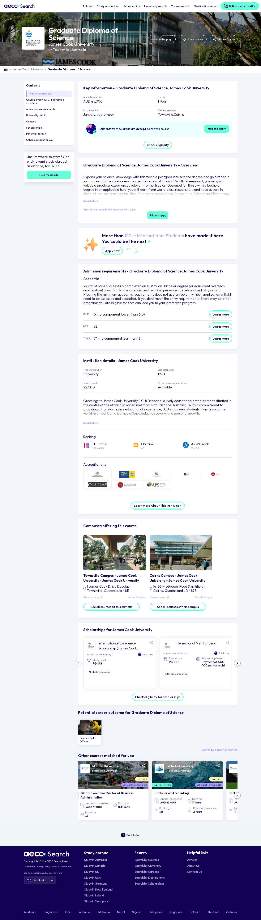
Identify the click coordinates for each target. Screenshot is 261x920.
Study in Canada (94, 866)
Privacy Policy (43, 866)
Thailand (213, 912)
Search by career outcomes (219, 750)
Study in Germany (95, 883)
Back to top (133, 835)
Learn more (220, 314)
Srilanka (195, 912)
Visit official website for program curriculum (109, 209)
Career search (180, 6)
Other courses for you (39, 140)
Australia (78, 49)
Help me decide (48, 175)
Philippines (155, 912)
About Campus (137, 597)
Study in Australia (95, 860)
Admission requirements (40, 109)
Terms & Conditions (61, 866)
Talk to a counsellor (242, 6)
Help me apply (217, 128)
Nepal (121, 912)
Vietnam (231, 912)
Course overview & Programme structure (45, 101)
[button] (237, 663)
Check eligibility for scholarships (157, 697)
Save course (195, 39)
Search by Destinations (150, 877)
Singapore (176, 912)
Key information (40, 93)
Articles (87, 6)
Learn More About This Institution (157, 505)
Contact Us (194, 872)
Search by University (148, 866)
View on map (91, 597)
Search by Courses (147, 860)
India (68, 912)
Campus (31, 121)
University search (155, 6)
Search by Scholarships (150, 883)
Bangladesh (51, 912)
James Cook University (71, 44)
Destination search (206, 6)
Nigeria (137, 912)
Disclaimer (29, 866)
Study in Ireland (94, 895)
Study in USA (92, 877)
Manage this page (161, 39)
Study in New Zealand (98, 889)
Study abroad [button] (106, 6)
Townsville (61, 49)
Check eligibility (158, 145)
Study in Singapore (96, 901)
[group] (89, 732)
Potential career (36, 133)
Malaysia (104, 912)
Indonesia (85, 912)
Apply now (112, 251)
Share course (226, 39)
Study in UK (91, 872)
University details (36, 115)
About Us (193, 866)
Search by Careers (147, 872)
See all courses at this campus (111, 607)
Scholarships (131, 6)
